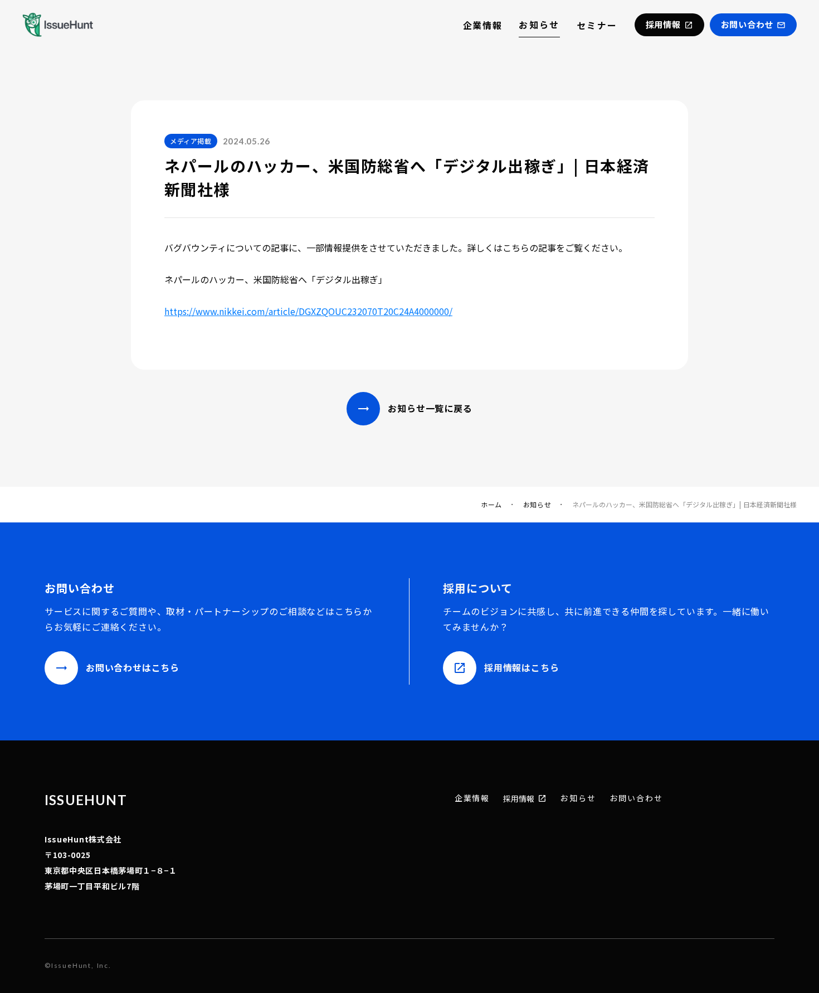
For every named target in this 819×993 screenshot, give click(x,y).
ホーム (491, 504)
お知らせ (539, 24)
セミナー (597, 25)
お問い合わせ (637, 798)
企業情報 (482, 25)
